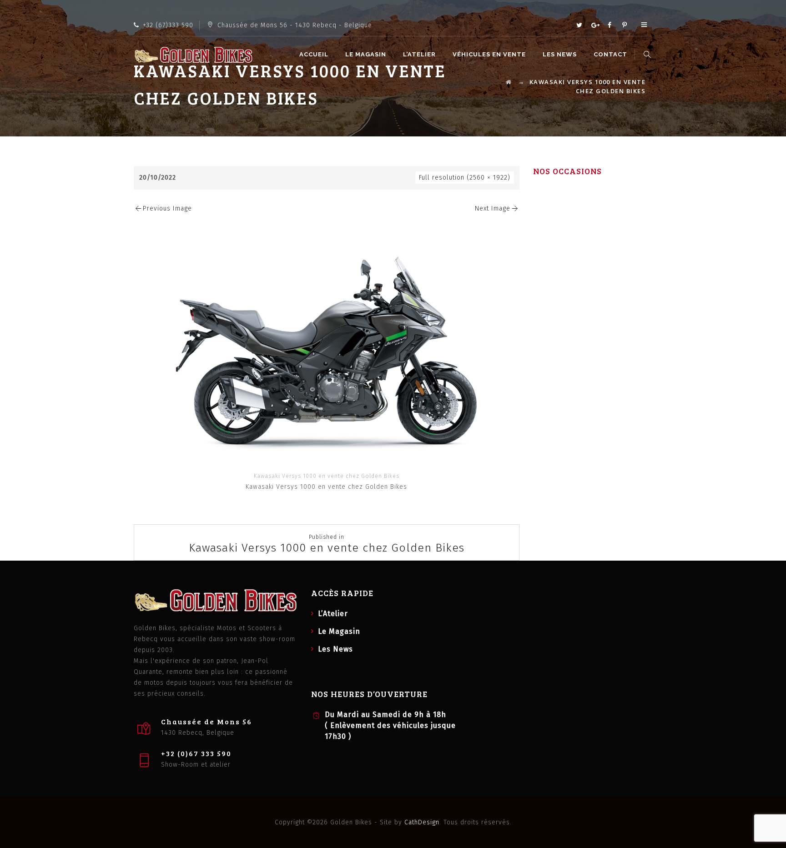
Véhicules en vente (489, 54)
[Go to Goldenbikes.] (509, 82)
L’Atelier (419, 54)
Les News (560, 54)
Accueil (313, 54)
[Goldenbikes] (193, 54)
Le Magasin (365, 54)
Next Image (492, 208)
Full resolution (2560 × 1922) (464, 177)
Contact (610, 54)
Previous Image (167, 208)
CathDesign (421, 822)
